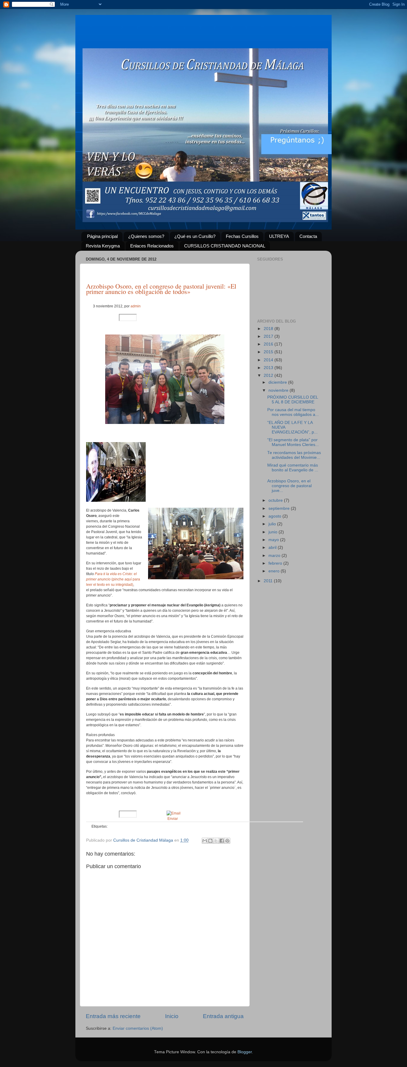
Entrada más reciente (113, 1016)
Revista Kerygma (103, 245)
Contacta (308, 236)
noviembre (279, 390)
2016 (269, 344)
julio (272, 524)
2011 (269, 581)
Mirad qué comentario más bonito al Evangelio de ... (292, 467)
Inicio (171, 1016)
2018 (269, 328)
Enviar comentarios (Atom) (138, 1028)
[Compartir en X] (216, 841)
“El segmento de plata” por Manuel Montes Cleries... (293, 442)
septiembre (279, 508)
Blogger (244, 1052)
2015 (269, 352)
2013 (269, 368)
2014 (269, 360)
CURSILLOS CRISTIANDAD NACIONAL (224, 245)
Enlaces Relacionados (152, 245)
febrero (275, 563)
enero (274, 571)
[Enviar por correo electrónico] (205, 841)
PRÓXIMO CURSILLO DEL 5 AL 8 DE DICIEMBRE (292, 399)
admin (136, 306)
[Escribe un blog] (210, 841)
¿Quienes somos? (146, 236)
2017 (269, 336)
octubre (276, 500)
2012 (269, 375)
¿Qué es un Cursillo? (194, 236)
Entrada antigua (223, 1016)
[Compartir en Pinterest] (227, 841)
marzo (275, 555)
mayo (274, 540)
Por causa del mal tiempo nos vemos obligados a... (293, 412)
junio (273, 532)
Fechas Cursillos (242, 236)
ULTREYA (279, 236)
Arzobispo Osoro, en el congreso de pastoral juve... (289, 486)
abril (273, 547)
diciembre (278, 382)
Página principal (102, 236)
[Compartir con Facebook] (222, 841)
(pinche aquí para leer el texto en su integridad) (113, 579)
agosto (275, 516)
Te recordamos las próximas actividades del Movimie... (294, 455)
